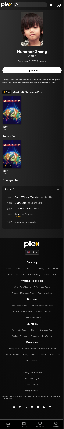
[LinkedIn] (44, 407)
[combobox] (33, 4)
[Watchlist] (51, 5)
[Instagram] (14, 407)
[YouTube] (50, 407)
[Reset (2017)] (12, 113)
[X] (26, 407)
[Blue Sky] (32, 407)
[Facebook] (38, 407)
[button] (59, 5)
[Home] (6, 5)
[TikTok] (20, 407)
